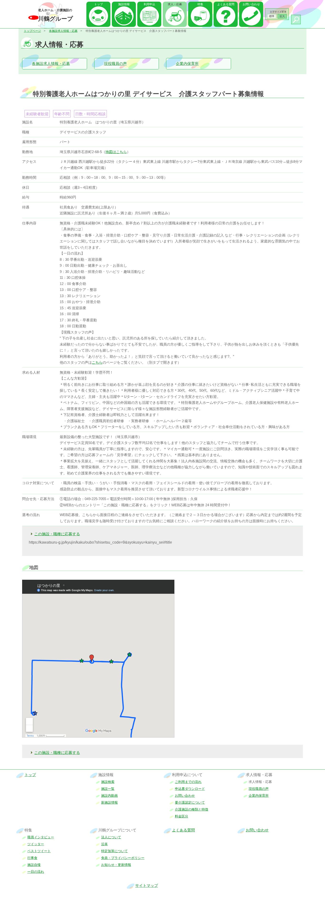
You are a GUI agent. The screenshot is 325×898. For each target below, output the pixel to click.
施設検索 (107, 782)
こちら (97, 362)
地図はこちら (116, 152)
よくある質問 (225, 4)
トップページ (32, 31)
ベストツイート (39, 851)
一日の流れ (35, 872)
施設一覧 (107, 789)
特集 (200, 4)
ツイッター (35, 844)
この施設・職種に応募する (57, 534)
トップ (98, 4)
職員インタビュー (40, 837)
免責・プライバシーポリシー (122, 858)
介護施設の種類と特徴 (191, 809)
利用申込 (149, 4)
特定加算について (114, 851)
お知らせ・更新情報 (116, 865)
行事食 (32, 858)
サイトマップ (146, 886)
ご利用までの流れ (188, 782)
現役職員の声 (115, 64)
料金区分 (181, 816)
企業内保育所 (187, 64)
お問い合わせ (251, 4)
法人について (111, 837)
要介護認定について (190, 802)
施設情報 (124, 4)
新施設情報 (109, 802)
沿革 (104, 844)
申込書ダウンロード (190, 789)
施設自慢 (34, 865)
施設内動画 (109, 795)
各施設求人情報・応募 (63, 31)
